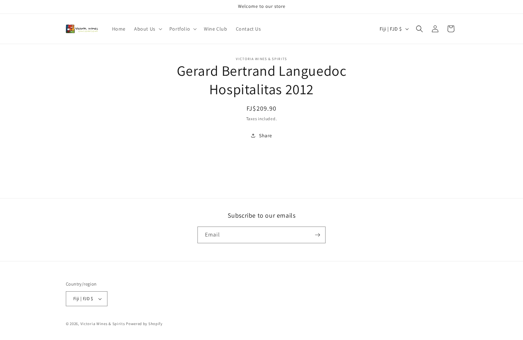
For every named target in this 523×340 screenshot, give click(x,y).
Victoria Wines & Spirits (102, 323)
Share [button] (265, 135)
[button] (147, 28)
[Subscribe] (317, 235)
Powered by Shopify (144, 323)
